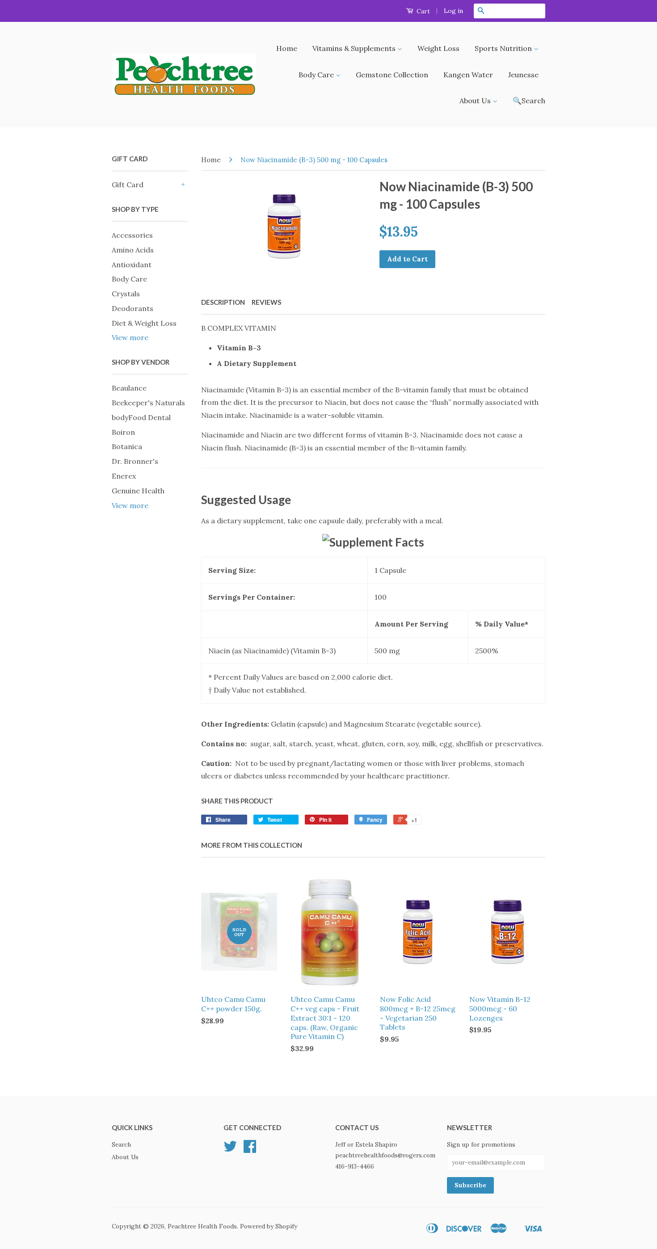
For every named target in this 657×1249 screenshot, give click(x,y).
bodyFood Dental (141, 417)
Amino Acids (133, 249)
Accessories (132, 235)
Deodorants (132, 308)
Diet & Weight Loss (144, 323)
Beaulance (129, 387)
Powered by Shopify (268, 1226)
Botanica (127, 446)
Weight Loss (438, 48)
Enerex (124, 475)
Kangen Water (468, 74)
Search (121, 1144)
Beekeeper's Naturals (148, 402)
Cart (422, 11)
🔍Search (529, 100)
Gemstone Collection (392, 74)
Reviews (266, 302)
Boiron (123, 432)
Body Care (317, 74)
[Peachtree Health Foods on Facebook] (250, 1149)
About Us (476, 100)
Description (223, 302)
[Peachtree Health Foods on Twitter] (230, 1149)
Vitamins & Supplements (354, 48)
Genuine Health (138, 490)
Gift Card (127, 184)
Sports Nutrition (504, 48)
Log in (453, 11)
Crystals (126, 293)
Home (286, 48)
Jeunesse (523, 74)
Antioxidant (132, 264)
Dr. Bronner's (135, 461)
